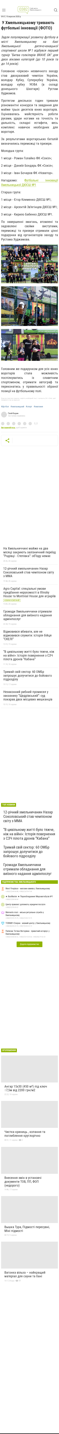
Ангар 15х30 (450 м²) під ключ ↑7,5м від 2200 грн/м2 (25, 1088)
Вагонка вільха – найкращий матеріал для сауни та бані (24, 1274)
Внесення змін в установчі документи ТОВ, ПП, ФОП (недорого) (22, 1181)
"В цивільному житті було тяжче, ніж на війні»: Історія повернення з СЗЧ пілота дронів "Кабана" (28, 655)
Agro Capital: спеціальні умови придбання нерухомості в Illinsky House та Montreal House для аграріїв (29, 592)
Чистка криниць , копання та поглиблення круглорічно (24, 1134)
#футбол (5, 406)
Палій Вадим (13, 413)
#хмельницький (17, 406)
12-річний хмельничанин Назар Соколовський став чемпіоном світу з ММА (28, 572)
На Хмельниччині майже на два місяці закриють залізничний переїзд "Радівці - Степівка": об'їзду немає (29, 552)
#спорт (29, 406)
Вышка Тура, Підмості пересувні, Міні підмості (27, 1229)
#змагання (38, 406)
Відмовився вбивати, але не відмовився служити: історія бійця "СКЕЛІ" (27, 635)
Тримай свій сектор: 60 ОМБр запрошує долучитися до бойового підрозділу (27, 675)
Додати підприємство (29, 944)
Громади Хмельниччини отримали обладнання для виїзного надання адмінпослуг (27, 615)
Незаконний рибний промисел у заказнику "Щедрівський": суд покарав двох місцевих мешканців (27, 695)
